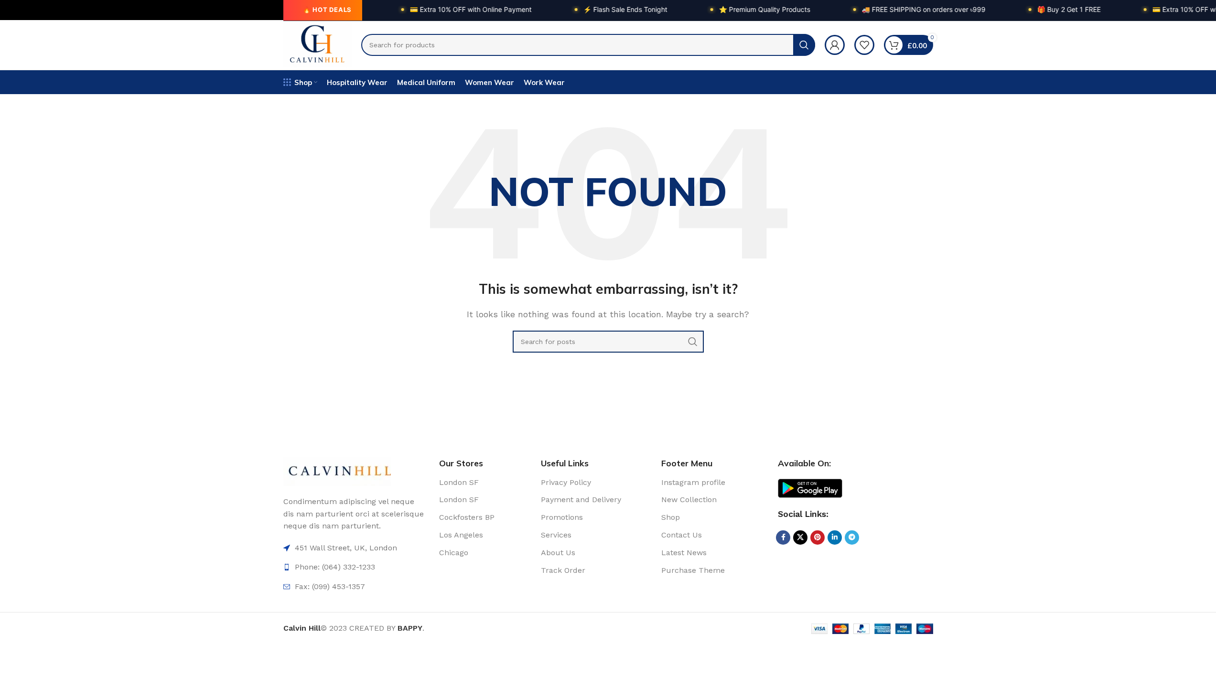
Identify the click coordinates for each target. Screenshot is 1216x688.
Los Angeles (461, 534)
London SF (459, 482)
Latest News (684, 552)
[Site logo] (317, 44)
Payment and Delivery (581, 499)
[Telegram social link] (852, 537)
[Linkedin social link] (835, 537)
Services (556, 534)
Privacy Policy (566, 482)
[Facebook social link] (783, 537)
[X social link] (800, 537)
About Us (558, 552)
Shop (670, 517)
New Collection (689, 499)
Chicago (453, 552)
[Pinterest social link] (817, 537)
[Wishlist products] (864, 44)
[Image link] (337, 470)
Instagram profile (693, 482)
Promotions (562, 517)
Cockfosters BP (467, 517)
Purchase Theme (693, 570)
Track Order (563, 570)
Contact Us (681, 534)
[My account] (835, 44)
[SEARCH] (804, 45)
